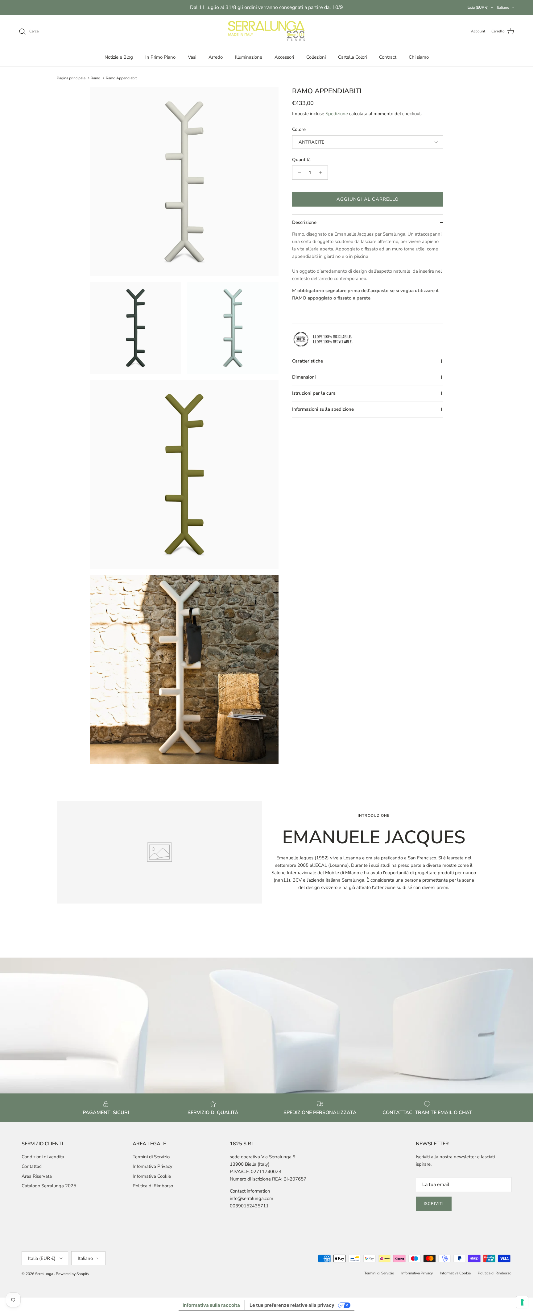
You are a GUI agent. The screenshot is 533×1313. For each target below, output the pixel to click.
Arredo (216, 57)
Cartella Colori (352, 57)
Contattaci (32, 1166)
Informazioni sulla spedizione (323, 409)
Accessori (284, 57)
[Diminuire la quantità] (297, 172)
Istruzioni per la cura (314, 393)
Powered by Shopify (72, 1273)
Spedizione (336, 114)
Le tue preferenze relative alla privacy (292, 1305)
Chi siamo (419, 57)
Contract (387, 57)
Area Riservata (37, 1176)
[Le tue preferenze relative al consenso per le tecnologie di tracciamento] (522, 1302)
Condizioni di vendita (43, 1157)
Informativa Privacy (152, 1166)
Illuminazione (248, 57)
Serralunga (44, 1273)
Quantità (301, 160)
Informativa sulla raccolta (211, 1305)
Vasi (192, 57)
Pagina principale (71, 78)
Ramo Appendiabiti (122, 78)
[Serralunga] (266, 31)
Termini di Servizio (151, 1157)
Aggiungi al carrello (368, 199)
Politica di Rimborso (153, 1186)
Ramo (95, 78)
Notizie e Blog (119, 57)
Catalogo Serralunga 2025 (49, 1186)
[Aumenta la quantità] (322, 172)
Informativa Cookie (152, 1176)
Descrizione (304, 222)
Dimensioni (304, 377)
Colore (299, 129)
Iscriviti (434, 1203)
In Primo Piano (160, 57)
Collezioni (316, 57)
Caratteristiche (307, 361)
